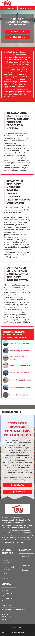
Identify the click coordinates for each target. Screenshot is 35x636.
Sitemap (25, 570)
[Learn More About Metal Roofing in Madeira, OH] (18, 350)
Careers (25, 561)
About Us (25, 557)
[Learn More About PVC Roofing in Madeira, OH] (18, 380)
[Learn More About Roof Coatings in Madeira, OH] (18, 343)
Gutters (7, 578)
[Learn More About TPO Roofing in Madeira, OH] (18, 365)
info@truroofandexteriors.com (13, 610)
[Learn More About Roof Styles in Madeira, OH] (18, 387)
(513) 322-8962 (6, 605)
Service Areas (27, 565)
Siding (6, 574)
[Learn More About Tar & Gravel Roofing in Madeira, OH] (18, 358)
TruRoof (4, 591)
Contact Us (9, 8)
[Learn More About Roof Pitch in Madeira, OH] (18, 395)
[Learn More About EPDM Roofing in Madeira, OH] (18, 372)
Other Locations (11, 412)
